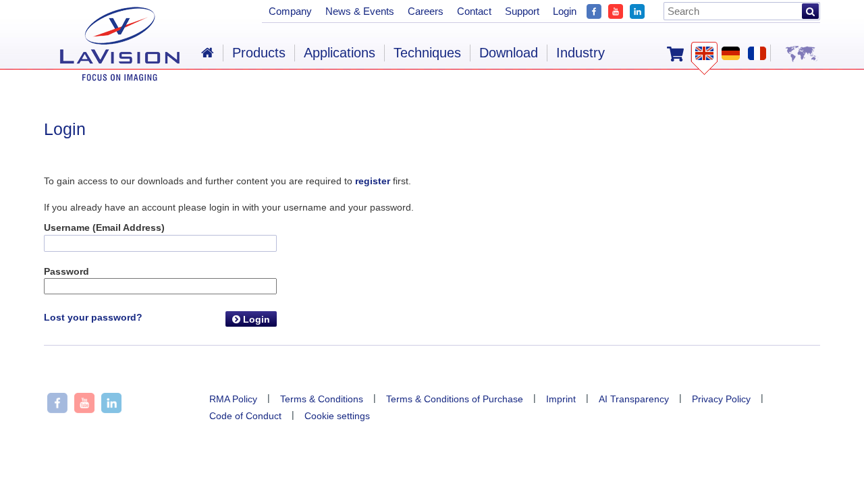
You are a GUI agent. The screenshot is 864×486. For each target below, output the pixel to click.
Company (290, 11)
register (372, 181)
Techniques (427, 52)
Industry (580, 52)
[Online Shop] (675, 53)
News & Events (359, 11)
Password (66, 271)
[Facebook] (594, 10)
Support (522, 11)
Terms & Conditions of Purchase (454, 399)
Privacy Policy (721, 399)
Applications (339, 52)
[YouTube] (615, 10)
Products (259, 52)
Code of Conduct (245, 415)
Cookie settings (337, 415)
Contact (474, 11)
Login (255, 319)
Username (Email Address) (104, 227)
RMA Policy (233, 399)
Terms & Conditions (321, 399)
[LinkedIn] (637, 10)
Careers (425, 11)
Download (508, 52)
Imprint (561, 399)
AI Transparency (634, 399)
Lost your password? (93, 317)
